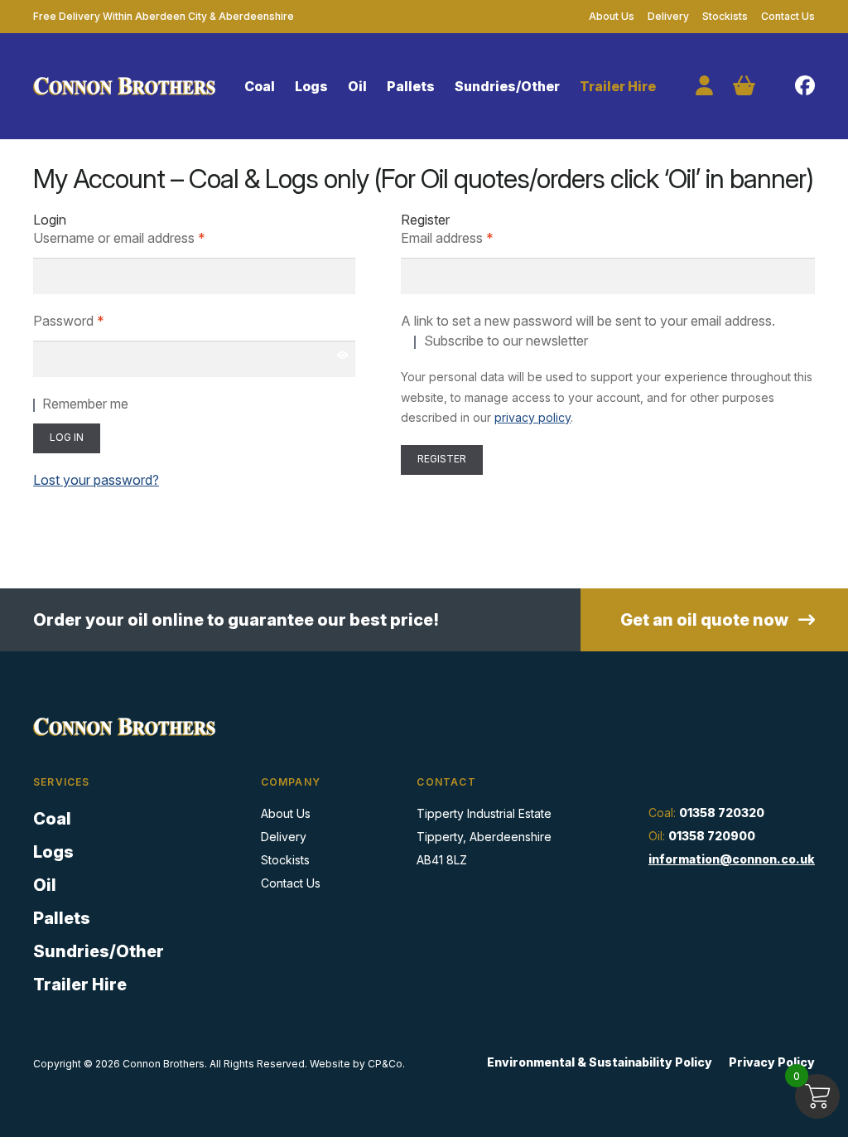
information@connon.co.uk (731, 859)
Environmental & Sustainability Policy (599, 1062)
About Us (611, 16)
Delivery (668, 16)
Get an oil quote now (706, 620)
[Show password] (343, 355)
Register (441, 458)
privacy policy (532, 417)
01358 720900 (711, 836)
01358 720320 (721, 813)
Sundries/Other (507, 86)
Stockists (725, 16)
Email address (473, 237)
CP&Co (385, 1063)
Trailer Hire (618, 86)
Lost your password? (96, 480)
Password (95, 320)
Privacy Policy (772, 1062)
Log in (67, 437)
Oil (357, 86)
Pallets (411, 86)
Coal (259, 86)
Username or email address (145, 237)
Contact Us (788, 16)
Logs (311, 86)
